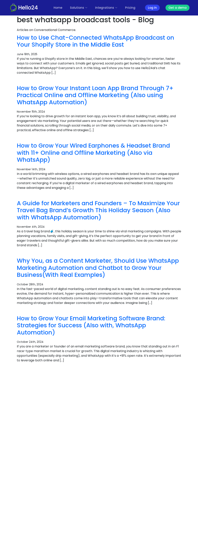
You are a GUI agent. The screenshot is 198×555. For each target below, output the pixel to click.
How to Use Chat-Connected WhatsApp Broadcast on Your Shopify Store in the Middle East (95, 41)
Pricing (130, 8)
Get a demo (177, 8)
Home (58, 8)
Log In (152, 8)
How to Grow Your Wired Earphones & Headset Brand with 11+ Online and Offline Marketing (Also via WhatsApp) (93, 152)
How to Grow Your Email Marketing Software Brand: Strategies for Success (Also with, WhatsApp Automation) (91, 325)
